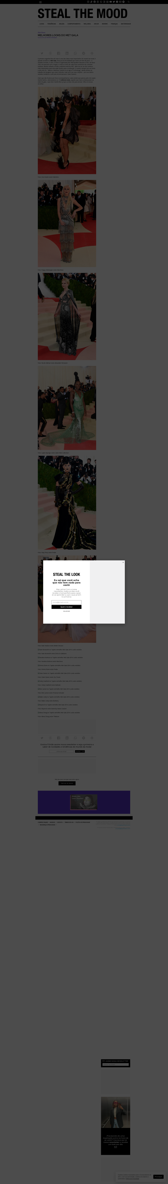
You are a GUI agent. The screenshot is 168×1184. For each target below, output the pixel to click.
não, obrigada (66, 611)
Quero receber (66, 607)
